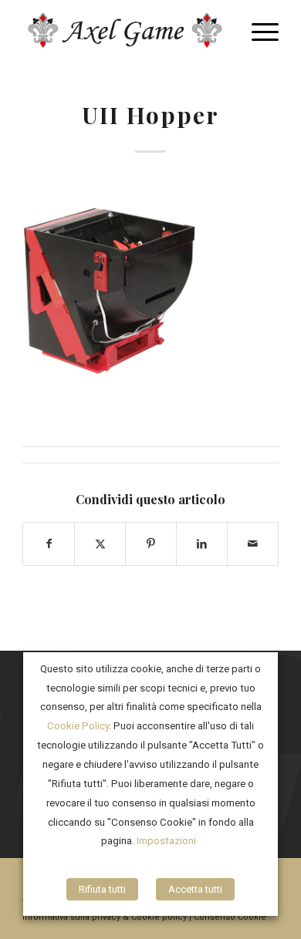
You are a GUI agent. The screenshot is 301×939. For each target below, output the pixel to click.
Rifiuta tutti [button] (102, 889)
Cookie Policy (78, 726)
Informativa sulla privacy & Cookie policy (104, 917)
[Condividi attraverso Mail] (253, 544)
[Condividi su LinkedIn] (202, 544)
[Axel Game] (124, 31)
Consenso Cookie (230, 917)
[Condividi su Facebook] (48, 544)
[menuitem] (257, 31)
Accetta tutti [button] (195, 889)
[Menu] (257, 31)
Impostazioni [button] (166, 840)
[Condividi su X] (100, 544)
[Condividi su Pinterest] (151, 544)
